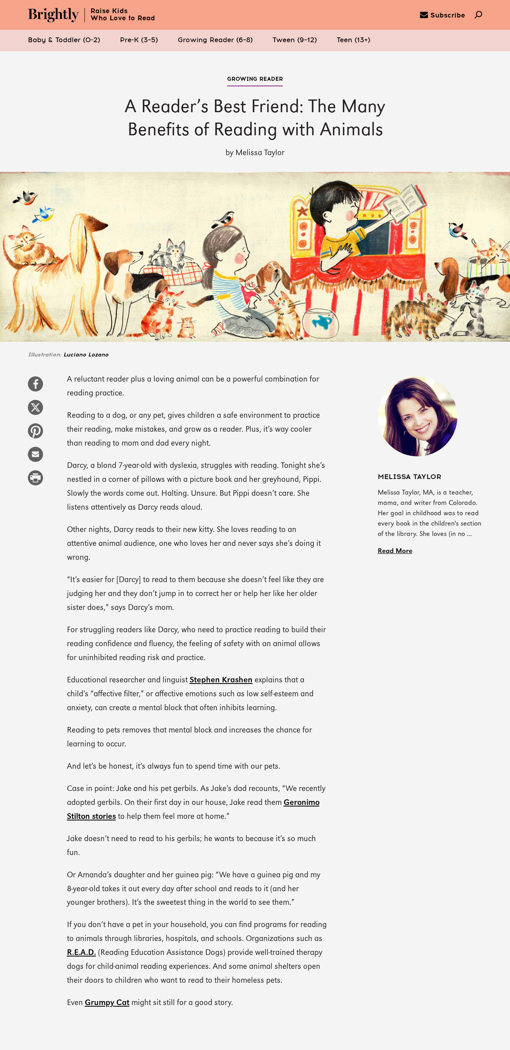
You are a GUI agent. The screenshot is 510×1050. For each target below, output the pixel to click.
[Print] (35, 482)
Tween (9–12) (295, 40)
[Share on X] (35, 411)
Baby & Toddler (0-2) (64, 40)
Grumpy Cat (107, 1003)
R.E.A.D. (81, 953)
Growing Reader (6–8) (215, 40)
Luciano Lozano (85, 355)
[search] (478, 15)
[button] (64, 40)
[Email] (35, 458)
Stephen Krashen (221, 680)
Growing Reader (255, 79)
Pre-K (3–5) (139, 40)
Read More (395, 551)
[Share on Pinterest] (35, 435)
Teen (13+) (353, 40)
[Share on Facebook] (35, 388)
